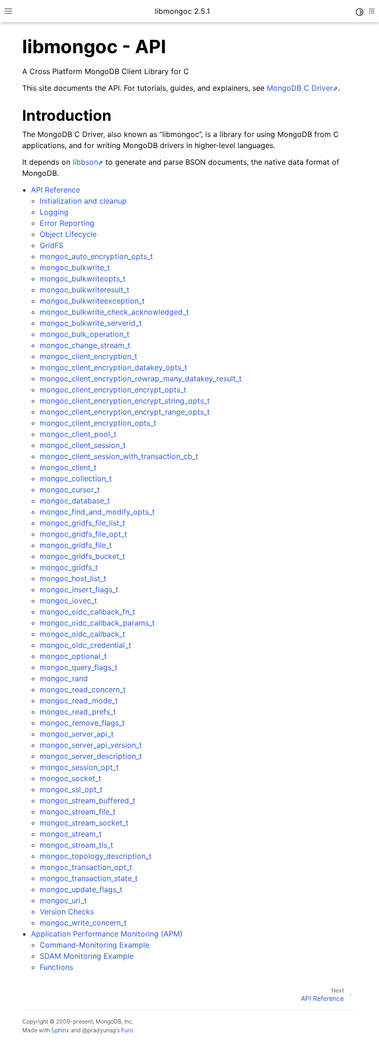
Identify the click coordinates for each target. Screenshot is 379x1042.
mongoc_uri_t (63, 900)
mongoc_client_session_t (83, 445)
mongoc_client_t (68, 467)
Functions (56, 967)
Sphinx (60, 1030)
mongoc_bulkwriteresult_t (84, 289)
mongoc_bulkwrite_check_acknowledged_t (114, 311)
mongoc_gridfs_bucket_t (82, 556)
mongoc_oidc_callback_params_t (97, 622)
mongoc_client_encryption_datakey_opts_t (113, 367)
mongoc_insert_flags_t (79, 589)
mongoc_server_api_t (77, 733)
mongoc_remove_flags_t (82, 722)
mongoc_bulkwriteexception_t (92, 300)
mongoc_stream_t (71, 833)
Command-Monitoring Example (94, 944)
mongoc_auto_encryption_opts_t (96, 256)
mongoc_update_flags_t (81, 889)
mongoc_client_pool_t (78, 434)
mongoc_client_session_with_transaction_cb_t (119, 456)
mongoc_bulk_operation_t (84, 334)
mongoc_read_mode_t (79, 700)
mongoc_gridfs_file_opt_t (83, 534)
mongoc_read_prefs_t (78, 711)
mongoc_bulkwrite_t (75, 267)
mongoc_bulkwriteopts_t (83, 278)
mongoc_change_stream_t (85, 345)
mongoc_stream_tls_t (76, 845)
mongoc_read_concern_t (83, 689)
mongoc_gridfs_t (69, 567)
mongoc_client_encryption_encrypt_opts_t (113, 389)
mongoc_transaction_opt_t (86, 867)
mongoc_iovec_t (68, 600)
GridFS (51, 245)
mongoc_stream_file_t (78, 811)
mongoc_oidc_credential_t (85, 645)
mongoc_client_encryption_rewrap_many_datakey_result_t (141, 378)
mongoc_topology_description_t (96, 856)
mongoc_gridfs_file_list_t (82, 522)
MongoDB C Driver (300, 88)
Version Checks (67, 911)
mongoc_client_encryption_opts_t (98, 423)
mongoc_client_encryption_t (88, 356)
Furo (127, 1030)
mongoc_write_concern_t (83, 922)
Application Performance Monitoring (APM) (107, 933)
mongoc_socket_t (70, 778)
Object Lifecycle (68, 234)
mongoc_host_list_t (73, 578)
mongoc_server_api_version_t (91, 745)
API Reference (55, 189)
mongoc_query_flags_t (78, 667)
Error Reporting (67, 223)
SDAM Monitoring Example (87, 956)
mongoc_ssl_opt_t (71, 789)
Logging (54, 212)
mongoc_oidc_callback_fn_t (87, 611)
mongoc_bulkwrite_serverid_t (91, 323)
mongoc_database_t (75, 500)
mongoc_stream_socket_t (84, 822)
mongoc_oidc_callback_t (82, 634)
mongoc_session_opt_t (79, 767)
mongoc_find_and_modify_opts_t (97, 511)
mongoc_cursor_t (70, 489)
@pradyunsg (99, 1030)
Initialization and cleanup (83, 200)
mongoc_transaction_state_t (89, 878)
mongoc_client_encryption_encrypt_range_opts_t (125, 411)
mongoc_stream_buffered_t (87, 800)
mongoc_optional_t (73, 656)
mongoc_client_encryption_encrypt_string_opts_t (125, 400)
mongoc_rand (64, 678)
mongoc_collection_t (76, 478)
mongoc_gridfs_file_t (76, 545)
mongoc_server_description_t (91, 756)
